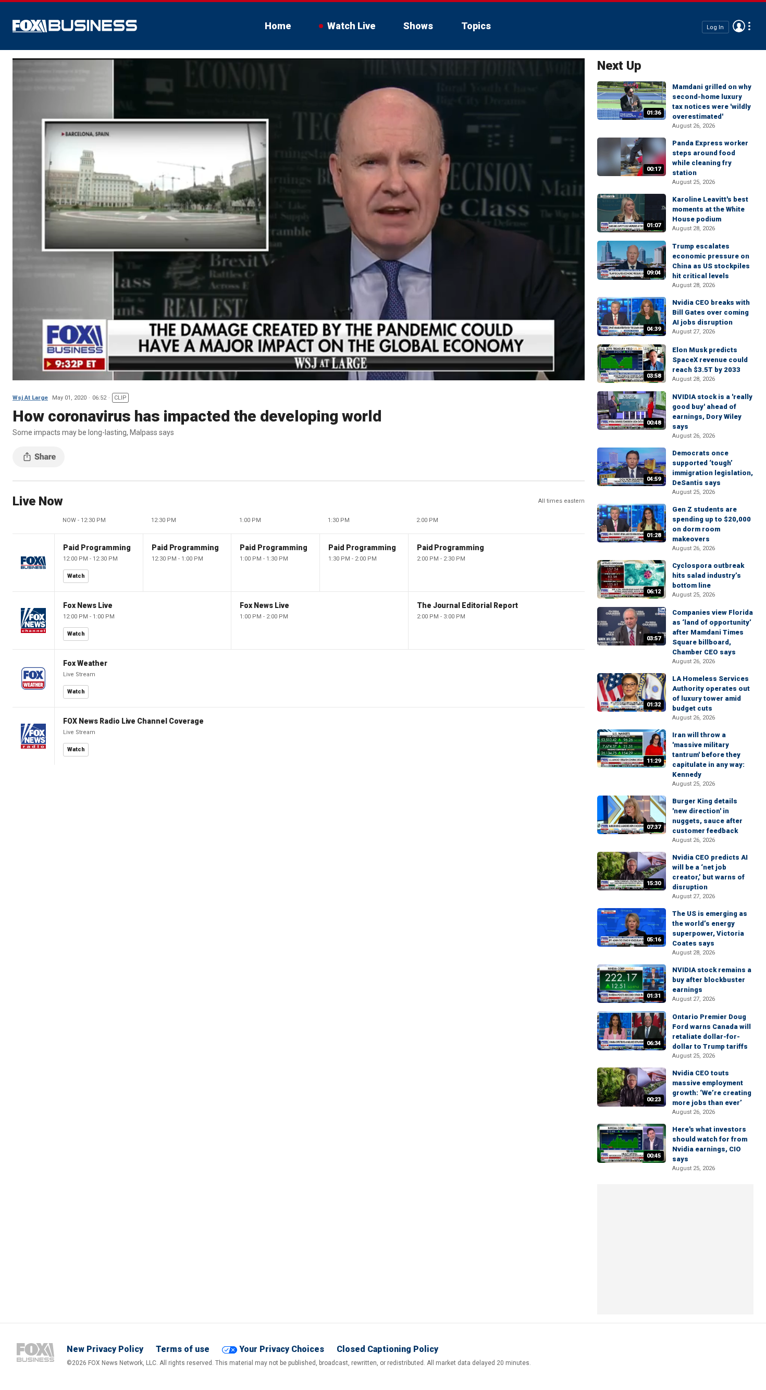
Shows (418, 25)
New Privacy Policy (105, 1349)
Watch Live (351, 25)
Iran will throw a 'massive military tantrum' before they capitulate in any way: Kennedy (708, 754)
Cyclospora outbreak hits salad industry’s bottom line (708, 575)
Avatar (739, 26)
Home (278, 25)
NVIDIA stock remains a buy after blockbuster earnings (711, 980)
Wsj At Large (30, 397)
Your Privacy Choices (281, 1349)
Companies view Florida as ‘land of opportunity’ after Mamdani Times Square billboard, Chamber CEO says (712, 632)
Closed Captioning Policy (387, 1349)
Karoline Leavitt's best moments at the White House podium (710, 209)
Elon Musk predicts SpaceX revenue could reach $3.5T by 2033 (710, 360)
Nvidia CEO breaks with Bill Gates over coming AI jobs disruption (711, 312)
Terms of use (182, 1349)
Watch (76, 576)
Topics (476, 25)
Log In (715, 26)
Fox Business (75, 26)
